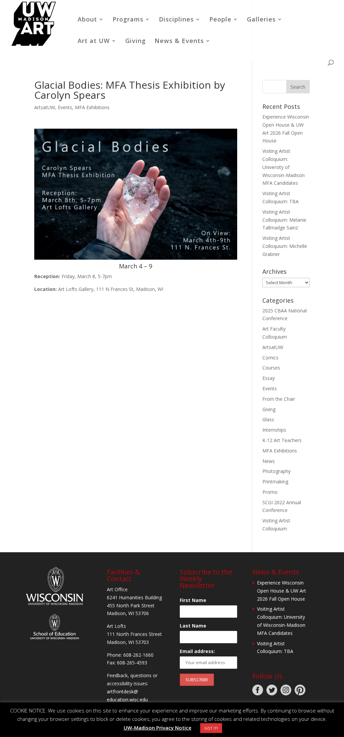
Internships (274, 430)
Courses (271, 367)
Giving (135, 41)
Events (65, 107)
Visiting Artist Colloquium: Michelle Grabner (284, 246)
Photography (276, 471)
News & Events (179, 41)
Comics (270, 357)
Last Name (193, 625)
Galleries (261, 20)
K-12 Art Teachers (282, 440)
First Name (193, 600)
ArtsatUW (44, 107)
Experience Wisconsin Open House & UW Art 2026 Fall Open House (281, 590)
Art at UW (94, 41)
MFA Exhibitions (92, 107)
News (268, 461)
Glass (268, 419)
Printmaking (275, 481)
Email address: (197, 651)
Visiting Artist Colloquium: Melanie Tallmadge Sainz (284, 220)
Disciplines (176, 20)
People (220, 20)
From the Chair (278, 399)
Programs (128, 20)
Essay (268, 378)
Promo (269, 492)
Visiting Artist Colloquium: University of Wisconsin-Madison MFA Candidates (283, 167)
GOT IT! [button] (211, 728)
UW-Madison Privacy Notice (157, 727)
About (87, 20)
